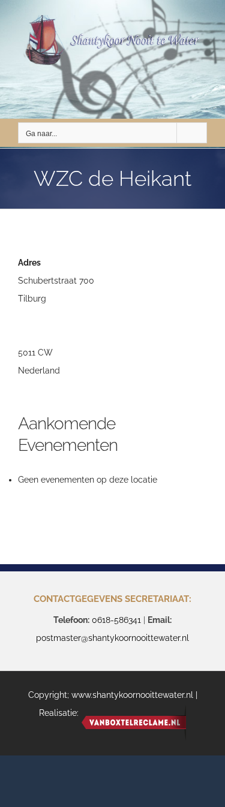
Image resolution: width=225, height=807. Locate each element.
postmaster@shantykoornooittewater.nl (112, 638)
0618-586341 (116, 620)
